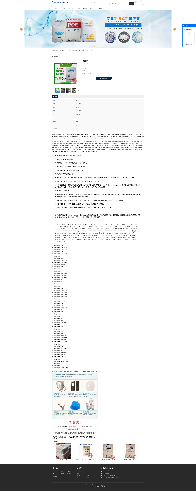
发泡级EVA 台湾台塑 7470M (108, 459)
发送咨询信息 (103, 78)
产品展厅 (78, 8)
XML (108, 485)
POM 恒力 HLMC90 (63, 459)
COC (88, 471)
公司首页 (56, 8)
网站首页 (62, 50)
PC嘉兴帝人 (75, 50)
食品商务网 (103, 486)
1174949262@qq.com (110, 475)
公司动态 (70, 8)
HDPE (78, 475)
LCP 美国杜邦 (80, 471)
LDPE (78, 473)
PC (71, 50)
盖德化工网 (96, 486)
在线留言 (100, 8)
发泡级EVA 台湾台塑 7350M (130, 459)
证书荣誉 (85, 8)
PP (87, 473)
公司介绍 (63, 8)
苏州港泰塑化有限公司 (90, 485)
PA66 (78, 477)
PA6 (88, 475)
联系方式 (92, 8)
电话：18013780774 (107, 473)
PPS (88, 477)
